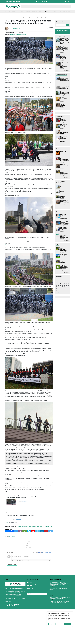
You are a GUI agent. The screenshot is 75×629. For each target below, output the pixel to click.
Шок (40, 11)
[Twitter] (50, 531)
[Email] (24, 531)
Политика (23, 34)
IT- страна (58, 211)
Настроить (52, 624)
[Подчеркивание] (16, 560)
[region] (60, 619)
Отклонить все (59, 624)
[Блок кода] (24, 560)
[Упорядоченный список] (19, 560)
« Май (57, 292)
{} (27, 560)
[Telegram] (16, 531)
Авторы (21, 11)
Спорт (57, 244)
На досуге (46, 11)
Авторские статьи (60, 36)
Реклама (30, 590)
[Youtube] (33, 531)
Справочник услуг (32, 584)
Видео (57, 148)
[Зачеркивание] (17, 560)
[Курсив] (14, 560)
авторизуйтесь (48, 552)
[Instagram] (37, 531)
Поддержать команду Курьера (62, 31)
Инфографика (59, 116)
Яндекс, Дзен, (21, 526)
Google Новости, (28, 526)
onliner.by (48, 450)
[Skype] (29, 531)
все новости (66, 70)
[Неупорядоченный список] (21, 560)
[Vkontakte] (7, 531)
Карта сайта (31, 588)
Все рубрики (13, 17)
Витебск (34, 11)
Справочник (66, 11)
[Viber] (20, 531)
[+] (29, 560)
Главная (7, 11)
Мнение (28, 11)
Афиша (54, 11)
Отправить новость (32, 587)
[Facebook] (11, 531)
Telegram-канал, (36, 526)
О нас (59, 11)
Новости (14, 11)
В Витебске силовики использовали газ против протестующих (18, 244)
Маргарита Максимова (15, 28)
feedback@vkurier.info (10, 595)
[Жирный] (12, 560)
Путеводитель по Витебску (60, 182)
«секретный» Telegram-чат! (46, 526)
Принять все (67, 624)
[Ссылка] (26, 560)
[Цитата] (22, 560)
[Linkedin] (42, 531)
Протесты (12, 536)
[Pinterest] (46, 531)
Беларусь (13, 34)
